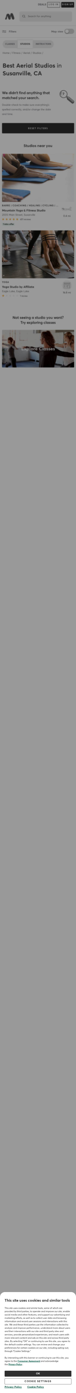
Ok (38, 1373)
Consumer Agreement (29, 1361)
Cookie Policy (35, 1387)
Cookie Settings (38, 1381)
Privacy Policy (15, 1365)
